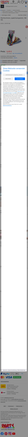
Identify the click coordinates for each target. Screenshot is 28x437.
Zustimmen (20, 79)
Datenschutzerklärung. (7, 105)
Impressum (5, 370)
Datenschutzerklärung (12, 370)
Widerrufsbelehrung (21, 370)
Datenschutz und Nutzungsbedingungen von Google (13, 92)
